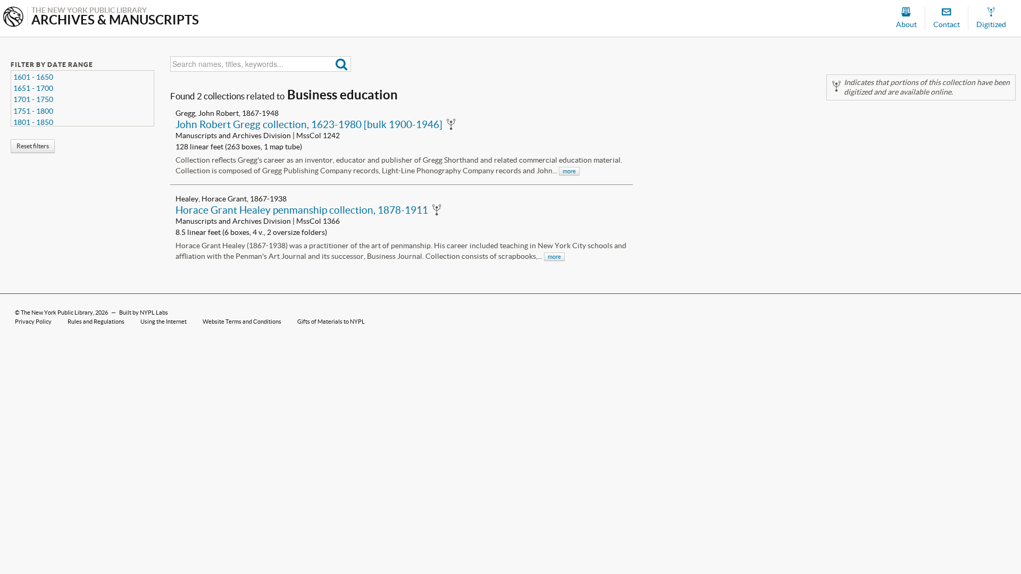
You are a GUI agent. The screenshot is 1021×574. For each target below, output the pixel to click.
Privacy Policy (33, 321)
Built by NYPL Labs (143, 312)
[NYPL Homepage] (13, 17)
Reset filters (32, 145)
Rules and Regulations (96, 321)
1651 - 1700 (33, 88)
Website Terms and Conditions (242, 321)
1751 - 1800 (33, 111)
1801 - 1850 (33, 122)
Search (341, 64)
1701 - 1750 (33, 99)
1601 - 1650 (33, 77)
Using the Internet (163, 321)
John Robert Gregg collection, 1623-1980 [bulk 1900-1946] (308, 124)
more (569, 171)
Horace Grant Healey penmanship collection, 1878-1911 (301, 210)
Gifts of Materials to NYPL (331, 321)
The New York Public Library (57, 312)
